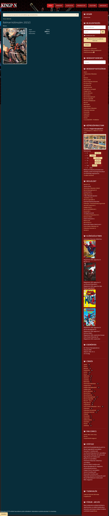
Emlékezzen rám (90, 35)
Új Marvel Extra (88, 420)
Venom (86, 118)
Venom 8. (86, 230)
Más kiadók (87, 104)
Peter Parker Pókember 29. (91, 226)
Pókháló (86, 414)
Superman (86, 114)
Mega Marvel (87, 106)
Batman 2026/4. (88, 217)
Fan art (86, 436)
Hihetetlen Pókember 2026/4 (92, 188)
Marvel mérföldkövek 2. (90, 209)
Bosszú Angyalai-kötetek (91, 81)
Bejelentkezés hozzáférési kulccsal (95, 40)
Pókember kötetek (89, 412)
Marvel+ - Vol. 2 (88, 401)
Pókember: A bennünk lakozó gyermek (94, 203)
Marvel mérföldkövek (89, 101)
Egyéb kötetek (88, 87)
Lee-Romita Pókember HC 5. (91, 215)
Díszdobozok (87, 85)
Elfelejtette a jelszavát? (90, 48)
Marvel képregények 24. (90, 190)
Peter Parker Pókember (90, 108)
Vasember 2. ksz (88, 198)
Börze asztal (87, 80)
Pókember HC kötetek (90, 410)
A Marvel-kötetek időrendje (91, 494)
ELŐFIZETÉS (69, 6)
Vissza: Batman (7, 19)
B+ (84, 76)
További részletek (89, 175)
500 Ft (85, 72)
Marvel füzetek (88, 395)
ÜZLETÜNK (93, 6)
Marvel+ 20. (87, 184)
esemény (86, 380)
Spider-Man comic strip (90, 434)
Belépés (87, 45)
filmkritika (86, 382)
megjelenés (87, 404)
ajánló (85, 364)
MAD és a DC (87, 221)
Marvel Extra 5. (88, 222)
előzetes (86, 378)
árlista (85, 366)
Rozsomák (86, 112)
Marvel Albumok (88, 391)
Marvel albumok (88, 93)
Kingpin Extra (87, 91)
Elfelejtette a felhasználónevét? (92, 50)
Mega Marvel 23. (88, 194)
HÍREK (50, 6)
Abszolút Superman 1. (90, 205)
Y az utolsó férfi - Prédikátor (91, 120)
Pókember (86, 408)
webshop (86, 425)
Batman (86, 78)
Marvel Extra (87, 95)
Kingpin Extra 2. (88, 207)
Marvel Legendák (88, 99)
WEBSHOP (59, 6)
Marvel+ (86, 102)
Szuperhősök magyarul (90, 438)
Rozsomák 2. (87, 211)
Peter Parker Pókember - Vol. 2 (92, 406)
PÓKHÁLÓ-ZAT (81, 6)
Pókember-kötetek (89, 110)
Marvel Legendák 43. (89, 200)
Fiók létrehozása (88, 52)
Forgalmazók (87, 496)
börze (85, 374)
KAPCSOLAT (103, 6)
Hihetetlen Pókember (90, 383)
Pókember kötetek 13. (90, 228)
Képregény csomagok (90, 89)
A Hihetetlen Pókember (90, 74)
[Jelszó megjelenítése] (103, 32)
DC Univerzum (87, 83)
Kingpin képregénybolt (90, 387)
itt (49, 511)
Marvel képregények (89, 97)
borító (85, 372)
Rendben (3, 514)
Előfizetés (86, 376)
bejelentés (87, 370)
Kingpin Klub (87, 389)
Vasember (86, 116)
